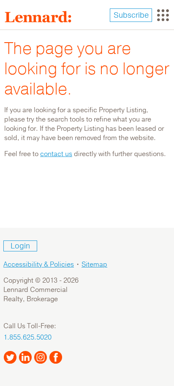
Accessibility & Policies (38, 264)
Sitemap (94, 264)
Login (20, 246)
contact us (56, 154)
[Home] (41, 17)
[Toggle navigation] (163, 15)
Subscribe (131, 15)
